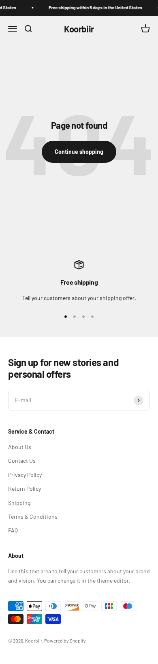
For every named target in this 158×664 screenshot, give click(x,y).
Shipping (19, 502)
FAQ (13, 530)
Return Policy (24, 488)
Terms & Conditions (33, 516)
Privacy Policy (25, 474)
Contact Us (22, 460)
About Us (19, 446)
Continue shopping (79, 151)
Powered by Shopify (65, 640)
